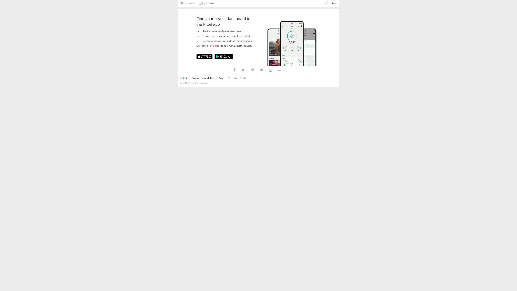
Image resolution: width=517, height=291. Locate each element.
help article (215, 46)
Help (235, 78)
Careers (221, 78)
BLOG (281, 70)
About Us (195, 78)
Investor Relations (208, 78)
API (229, 78)
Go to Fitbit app (207, 56)
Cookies (243, 78)
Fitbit (184, 78)
